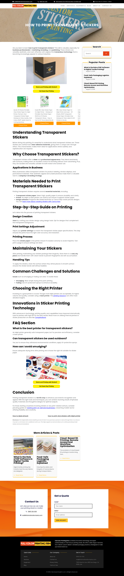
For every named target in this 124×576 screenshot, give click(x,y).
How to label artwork (20, 416)
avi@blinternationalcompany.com (23, 1)
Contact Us (53, 559)
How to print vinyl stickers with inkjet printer (64, 416)
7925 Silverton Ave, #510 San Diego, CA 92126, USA (68, 1)
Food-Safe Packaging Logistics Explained (96, 76)
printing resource (59, 296)
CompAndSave (40, 317)
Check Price (23, 125)
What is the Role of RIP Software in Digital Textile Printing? (96, 68)
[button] (46, 87)
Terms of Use (54, 565)
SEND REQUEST (61, 520)
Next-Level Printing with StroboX (46, 87)
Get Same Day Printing (46, 91)
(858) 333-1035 (43, 1)
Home (25, 556)
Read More (20, 475)
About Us (52, 556)
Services (26, 559)
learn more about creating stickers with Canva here (41, 202)
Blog (25, 565)
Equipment (27, 562)
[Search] (106, 53)
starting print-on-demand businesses (41, 408)
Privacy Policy (54, 562)
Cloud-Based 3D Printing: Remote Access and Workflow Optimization (96, 85)
